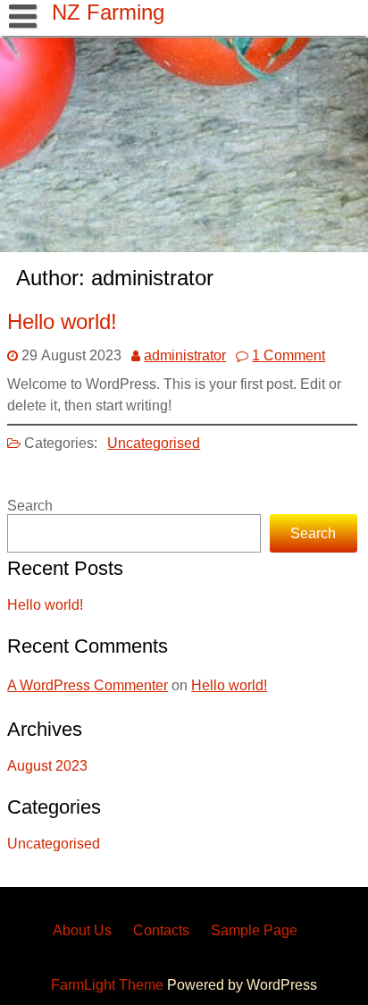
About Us (82, 930)
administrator (185, 355)
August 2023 (47, 765)
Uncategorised (153, 443)
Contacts (161, 930)
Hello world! (62, 321)
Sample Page (254, 930)
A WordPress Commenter (87, 685)
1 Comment (288, 355)
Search (30, 505)
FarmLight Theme (109, 984)
